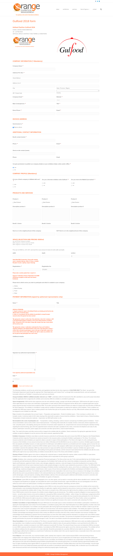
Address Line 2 (17, 83)
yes (15, 167)
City (14, 88)
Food (15, 290)
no (15, 169)
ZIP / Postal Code (17, 93)
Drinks (16, 286)
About (57, 9)
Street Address (16, 78)
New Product (17, 202)
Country (59, 92)
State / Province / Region (63, 88)
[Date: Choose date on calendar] (13, 381)
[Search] (99, 9)
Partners (74, 9)
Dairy (15, 293)
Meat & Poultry (18, 288)
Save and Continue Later (26, 386)
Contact (95, 9)
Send (15, 386)
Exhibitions (66, 9)
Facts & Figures (84, 9)
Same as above (18, 127)
